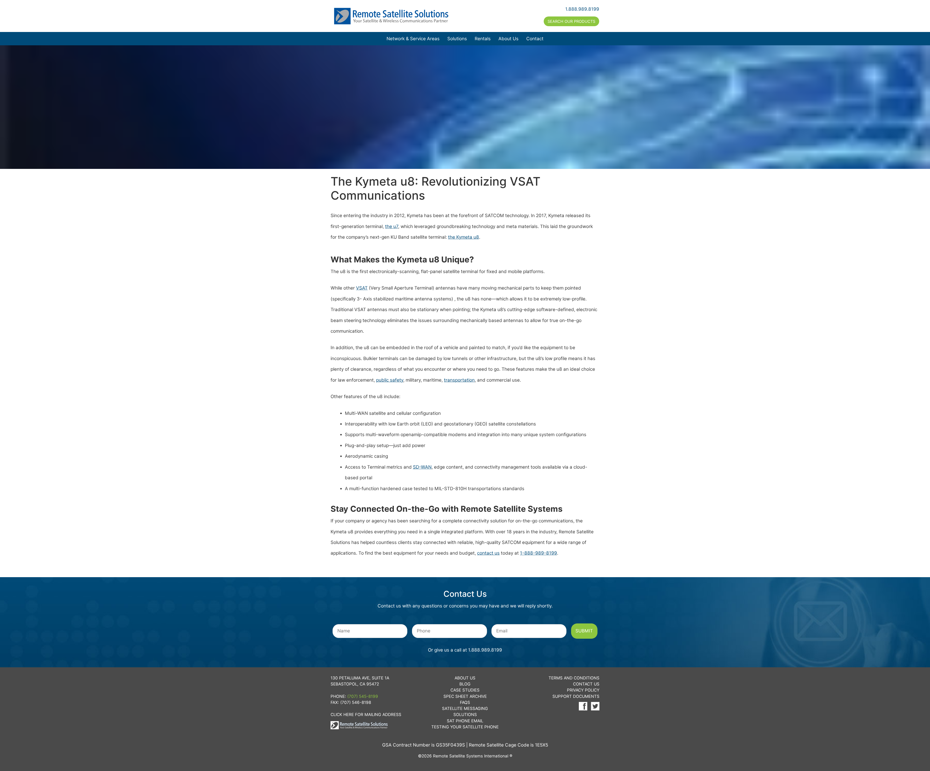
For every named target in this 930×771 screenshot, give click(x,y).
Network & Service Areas (413, 38)
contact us (488, 553)
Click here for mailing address (366, 714)
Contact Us (586, 684)
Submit (584, 631)
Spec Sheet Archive (465, 696)
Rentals (483, 38)
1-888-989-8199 (538, 553)
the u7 (391, 226)
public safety (389, 380)
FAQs (465, 702)
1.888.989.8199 (582, 9)
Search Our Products (571, 21)
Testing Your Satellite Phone (465, 726)
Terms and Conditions (574, 678)
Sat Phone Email (465, 720)
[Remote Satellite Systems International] (398, 16)
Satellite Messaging (465, 708)
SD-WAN (422, 467)
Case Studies (465, 690)
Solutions (457, 38)
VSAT (362, 288)
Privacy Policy (583, 690)
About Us (508, 38)
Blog (465, 684)
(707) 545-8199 (362, 696)
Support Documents (575, 696)
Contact (534, 38)
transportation (459, 380)
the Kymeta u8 (463, 237)
